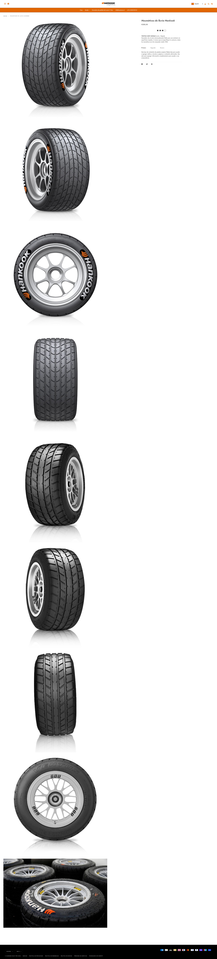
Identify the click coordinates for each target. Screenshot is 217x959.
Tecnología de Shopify (96, 956)
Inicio (5, 16)
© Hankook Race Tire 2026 (13, 956)
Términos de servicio (80, 956)
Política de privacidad (36, 956)
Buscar (25, 956)
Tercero (162, 48)
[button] (196, 3)
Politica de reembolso (52, 956)
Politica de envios (66, 956)
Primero (143, 48)
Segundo (153, 48)
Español (9, 951)
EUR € (18, 951)
